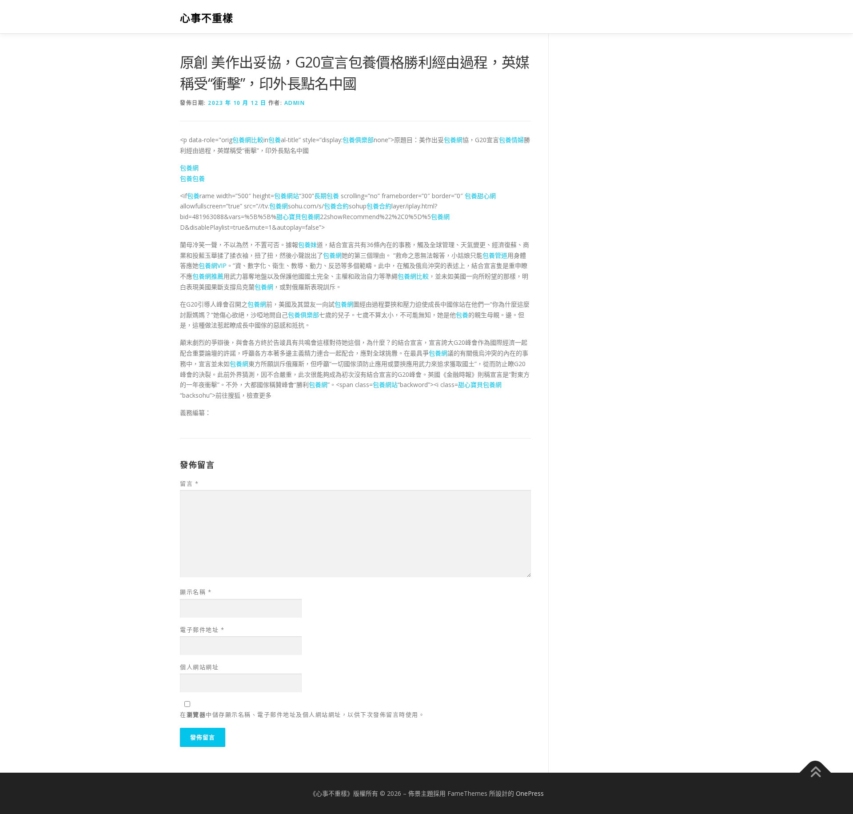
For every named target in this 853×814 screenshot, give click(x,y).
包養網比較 (247, 140)
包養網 (453, 140)
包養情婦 (511, 140)
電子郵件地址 (202, 630)
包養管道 (494, 255)
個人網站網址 (199, 667)
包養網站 (286, 196)
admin (294, 103)
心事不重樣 (206, 18)
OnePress (530, 793)
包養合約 (336, 206)
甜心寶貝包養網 (298, 216)
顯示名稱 (195, 592)
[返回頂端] (815, 772)
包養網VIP (213, 265)
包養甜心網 (480, 196)
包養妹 (307, 244)
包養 (274, 140)
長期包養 (326, 196)
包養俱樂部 (358, 140)
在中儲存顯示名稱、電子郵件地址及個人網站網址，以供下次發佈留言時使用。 (302, 714)
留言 (189, 483)
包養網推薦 (207, 276)
